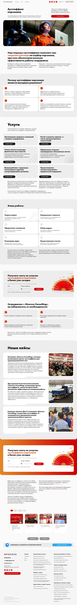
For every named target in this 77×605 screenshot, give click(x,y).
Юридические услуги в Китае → (39, 558)
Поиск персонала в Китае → (59, 576)
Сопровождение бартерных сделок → (40, 578)
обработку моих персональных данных (23, 292)
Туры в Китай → (57, 601)
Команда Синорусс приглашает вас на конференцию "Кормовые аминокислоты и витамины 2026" (16, 527)
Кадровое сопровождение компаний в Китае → (42, 562)
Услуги (22, 1)
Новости (20, 510)
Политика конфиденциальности (9, 597)
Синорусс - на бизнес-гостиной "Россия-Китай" (30, 526)
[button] (60, 16)
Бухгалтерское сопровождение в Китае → (41, 560)
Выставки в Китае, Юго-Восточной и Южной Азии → (63, 584)
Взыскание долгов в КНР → (59, 567)
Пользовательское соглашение (9, 599)
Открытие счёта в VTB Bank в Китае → (40, 574)
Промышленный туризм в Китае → (60, 588)
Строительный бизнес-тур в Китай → (61, 596)
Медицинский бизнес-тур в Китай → (60, 594)
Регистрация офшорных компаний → (40, 569)
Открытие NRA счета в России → (39, 576)
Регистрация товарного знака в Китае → (61, 560)
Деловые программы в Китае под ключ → (61, 590)
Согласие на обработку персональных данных (11, 598)
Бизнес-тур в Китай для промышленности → (62, 592)
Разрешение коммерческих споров (60, 571)
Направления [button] (27, 1)
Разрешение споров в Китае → (59, 569)
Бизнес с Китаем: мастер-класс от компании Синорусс (45, 526)
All (11, 510)
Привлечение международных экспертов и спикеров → (64, 586)
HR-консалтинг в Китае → (58, 579)
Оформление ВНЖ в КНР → (59, 558)
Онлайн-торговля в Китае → (38, 586)
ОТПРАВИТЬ (38, 289)
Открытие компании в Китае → (39, 556)
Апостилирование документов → (60, 562)
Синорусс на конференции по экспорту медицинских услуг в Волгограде (60, 526)
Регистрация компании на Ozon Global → (41, 588)
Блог (24, 510)
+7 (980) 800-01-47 (61, 1)
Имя (9, 286)
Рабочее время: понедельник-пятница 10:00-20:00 (11, 566)
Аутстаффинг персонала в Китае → (60, 577)
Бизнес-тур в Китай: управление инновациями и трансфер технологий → (62, 599)
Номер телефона (25, 286)
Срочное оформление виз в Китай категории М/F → (63, 556)
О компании (17, 1)
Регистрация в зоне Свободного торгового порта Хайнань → (39, 567)
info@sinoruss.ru (58, 484)
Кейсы (15, 510)
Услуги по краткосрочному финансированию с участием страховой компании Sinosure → (41, 581)
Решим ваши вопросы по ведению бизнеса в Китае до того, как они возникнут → (42, 564)
